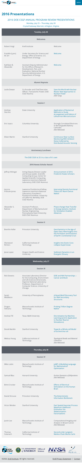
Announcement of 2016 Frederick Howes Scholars (64, 173)
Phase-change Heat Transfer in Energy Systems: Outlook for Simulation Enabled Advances (65, 210)
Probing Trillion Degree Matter (63, 307)
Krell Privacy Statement (62, 459)
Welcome (57, 53)
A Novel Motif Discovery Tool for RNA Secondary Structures (65, 297)
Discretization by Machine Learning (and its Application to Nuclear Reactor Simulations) (65, 319)
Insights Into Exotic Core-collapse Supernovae (64, 244)
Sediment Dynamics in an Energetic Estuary (64, 253)
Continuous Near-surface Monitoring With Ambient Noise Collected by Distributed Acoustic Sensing (65, 140)
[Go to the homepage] (9, 2)
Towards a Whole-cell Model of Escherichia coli (65, 330)
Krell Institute (13, 459)
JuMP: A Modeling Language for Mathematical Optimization (65, 366)
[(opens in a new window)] (30, 450)
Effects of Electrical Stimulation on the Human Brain (64, 387)
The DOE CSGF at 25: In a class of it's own (41, 157)
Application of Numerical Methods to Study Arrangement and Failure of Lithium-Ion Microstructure (65, 113)
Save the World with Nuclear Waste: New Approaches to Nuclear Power (65, 91)
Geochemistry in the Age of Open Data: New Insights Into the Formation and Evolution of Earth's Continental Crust (65, 232)
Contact (77, 459)
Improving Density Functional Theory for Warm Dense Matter (65, 191)
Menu (79, 2)
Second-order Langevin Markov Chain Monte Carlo (64, 433)
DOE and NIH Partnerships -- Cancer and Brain (65, 277)
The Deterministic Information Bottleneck (63, 397)
